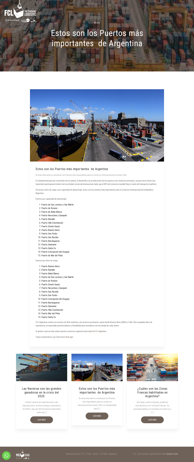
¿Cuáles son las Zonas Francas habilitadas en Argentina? (152, 392)
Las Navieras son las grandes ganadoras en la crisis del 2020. (41, 392)
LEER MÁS (41, 420)
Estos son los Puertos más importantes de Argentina (97, 390)
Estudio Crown (172, 454)
